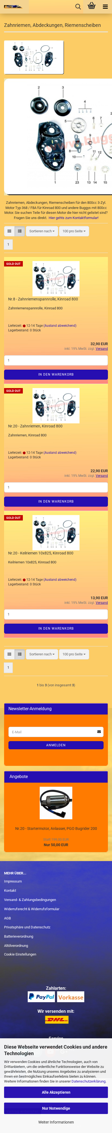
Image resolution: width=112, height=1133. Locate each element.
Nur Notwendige (56, 1108)
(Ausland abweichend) (59, 326)
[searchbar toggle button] (78, 7)
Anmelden (56, 745)
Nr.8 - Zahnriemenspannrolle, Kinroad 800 (43, 299)
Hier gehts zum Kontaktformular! (73, 218)
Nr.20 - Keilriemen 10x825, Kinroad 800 (40, 553)
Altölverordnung (16, 946)
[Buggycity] (13, 7)
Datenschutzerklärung (88, 1081)
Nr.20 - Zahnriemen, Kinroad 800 (35, 426)
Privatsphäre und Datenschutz (27, 927)
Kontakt (10, 890)
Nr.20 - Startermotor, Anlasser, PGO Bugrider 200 (56, 828)
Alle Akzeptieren (56, 1092)
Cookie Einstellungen (20, 954)
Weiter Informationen (56, 1122)
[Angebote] (101, 777)
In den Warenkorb (56, 374)
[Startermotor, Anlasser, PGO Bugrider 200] (56, 803)
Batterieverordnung (18, 936)
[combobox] (42, 231)
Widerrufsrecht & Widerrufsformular (31, 909)
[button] (9, 231)
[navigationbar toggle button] (105, 7)
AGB (7, 918)
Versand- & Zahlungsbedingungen (30, 900)
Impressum (13, 881)
